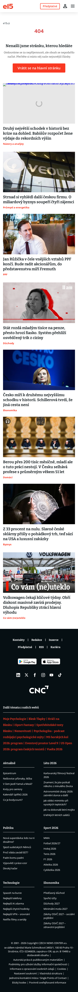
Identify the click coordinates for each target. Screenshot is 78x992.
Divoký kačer (10, 868)
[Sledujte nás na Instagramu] (43, 675)
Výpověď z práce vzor (15, 863)
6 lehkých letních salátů (57, 815)
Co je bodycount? (13, 800)
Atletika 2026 (51, 864)
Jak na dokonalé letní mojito (59, 809)
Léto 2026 (50, 763)
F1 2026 (48, 859)
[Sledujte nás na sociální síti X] (26, 675)
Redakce (36, 640)
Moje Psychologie (14, 719)
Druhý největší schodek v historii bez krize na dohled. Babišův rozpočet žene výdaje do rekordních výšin (38, 133)
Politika (8, 828)
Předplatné (25, 647)
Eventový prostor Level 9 (41, 743)
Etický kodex (19, 982)
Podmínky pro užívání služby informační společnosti (38, 964)
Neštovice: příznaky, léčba (17, 778)
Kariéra (55, 647)
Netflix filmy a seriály (15, 919)
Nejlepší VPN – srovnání (16, 914)
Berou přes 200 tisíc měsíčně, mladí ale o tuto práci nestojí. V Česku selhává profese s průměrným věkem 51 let (38, 467)
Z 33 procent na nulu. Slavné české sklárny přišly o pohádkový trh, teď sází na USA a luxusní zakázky (38, 534)
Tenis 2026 (49, 854)
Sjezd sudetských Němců (17, 847)
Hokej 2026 (50, 848)
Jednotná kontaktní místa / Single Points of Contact (38, 978)
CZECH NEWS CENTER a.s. (52, 943)
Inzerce (53, 640)
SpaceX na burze (12, 893)
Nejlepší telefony (12, 898)
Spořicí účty (50, 898)
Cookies (61, 969)
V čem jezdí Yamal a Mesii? (17, 784)
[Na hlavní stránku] (8, 6)
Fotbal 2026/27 (52, 843)
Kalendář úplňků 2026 (15, 794)
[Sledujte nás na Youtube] (51, 675)
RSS (41, 647)
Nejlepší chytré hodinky (16, 909)
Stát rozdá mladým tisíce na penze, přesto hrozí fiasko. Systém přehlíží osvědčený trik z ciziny (34, 333)
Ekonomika (51, 883)
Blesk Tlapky (37, 719)
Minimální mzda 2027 (55, 909)
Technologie (11, 883)
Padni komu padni (13, 857)
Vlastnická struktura (51, 973)
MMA (47, 838)
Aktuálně (9, 763)
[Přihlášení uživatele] (65, 6)
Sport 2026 (51, 828)
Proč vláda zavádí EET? (15, 852)
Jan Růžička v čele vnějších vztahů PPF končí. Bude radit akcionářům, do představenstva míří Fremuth (37, 264)
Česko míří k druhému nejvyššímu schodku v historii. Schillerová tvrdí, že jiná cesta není (38, 400)
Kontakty (19, 640)
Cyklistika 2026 (52, 870)
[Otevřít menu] (72, 6)
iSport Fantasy (24, 725)
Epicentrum (9, 773)
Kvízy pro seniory (12, 789)
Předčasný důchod (54, 893)
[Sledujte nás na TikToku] (60, 675)
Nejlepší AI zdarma (13, 903)
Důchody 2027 (52, 903)
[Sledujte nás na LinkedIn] (18, 675)
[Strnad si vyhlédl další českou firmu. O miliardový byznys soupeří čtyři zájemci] (39, 172)
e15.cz (6, 23)
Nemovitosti (22, 731)
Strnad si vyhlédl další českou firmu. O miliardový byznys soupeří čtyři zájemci (38, 199)
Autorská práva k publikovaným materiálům (38, 959)
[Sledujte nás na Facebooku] (35, 675)
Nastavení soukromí (25, 973)
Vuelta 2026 (54, 749)
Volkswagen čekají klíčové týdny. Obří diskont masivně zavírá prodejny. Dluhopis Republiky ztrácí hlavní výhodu (36, 605)
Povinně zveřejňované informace (47, 982)
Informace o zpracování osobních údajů (32, 969)
